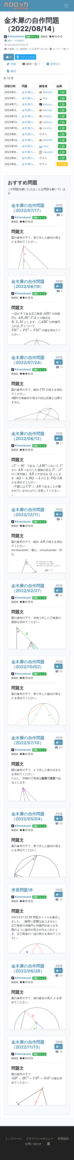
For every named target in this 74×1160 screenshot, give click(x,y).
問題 (13, 64)
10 (60, 899)
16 (60, 823)
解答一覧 (31, 64)
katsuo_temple (52, 104)
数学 (10, 40)
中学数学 (19, 40)
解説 (13, 71)
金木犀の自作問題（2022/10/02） (28, 664)
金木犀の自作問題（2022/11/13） (28, 1045)
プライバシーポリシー (40, 1138)
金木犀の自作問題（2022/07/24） (28, 360)
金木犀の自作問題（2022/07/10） (28, 740)
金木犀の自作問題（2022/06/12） (28, 436)
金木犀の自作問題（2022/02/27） (28, 588)
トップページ (13, 1138)
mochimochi (51, 128)
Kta (45, 98)
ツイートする (27, 56)
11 (60, 367)
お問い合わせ (33, 1143)
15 (60, 671)
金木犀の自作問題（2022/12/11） (28, 512)
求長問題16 (22, 889)
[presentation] (12, 242)
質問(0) (55, 64)
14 (60, 595)
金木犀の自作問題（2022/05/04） (28, 816)
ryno (46, 146)
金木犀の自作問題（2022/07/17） (28, 208)
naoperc (48, 152)
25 (60, 747)
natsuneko (49, 122)
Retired (47, 92)
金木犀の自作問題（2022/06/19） (28, 284)
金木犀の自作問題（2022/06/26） (28, 968)
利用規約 (63, 1138)
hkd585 (48, 140)
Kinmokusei (16, 36)
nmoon (47, 116)
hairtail (47, 110)
